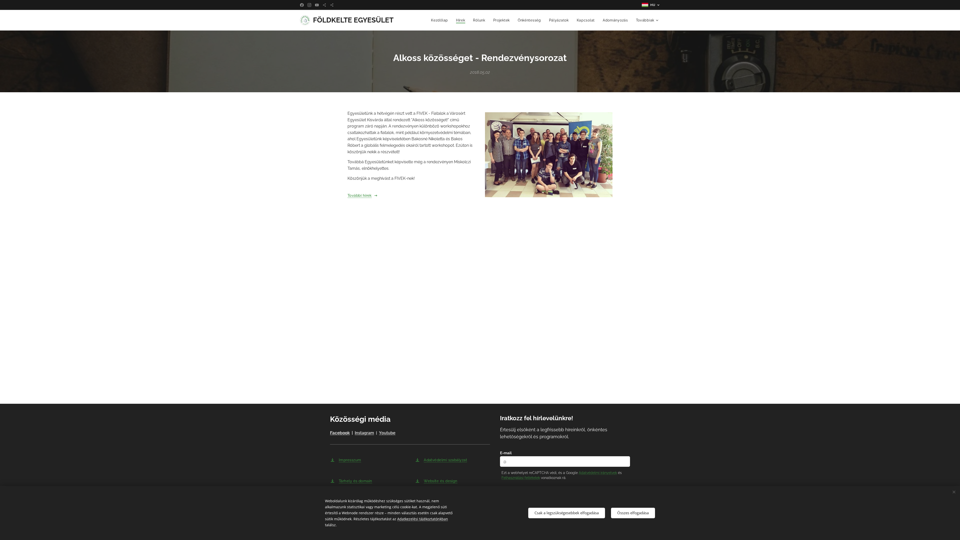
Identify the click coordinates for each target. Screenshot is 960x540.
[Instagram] (309, 5)
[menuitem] (441, 20)
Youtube (387, 432)
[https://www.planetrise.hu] (324, 5)
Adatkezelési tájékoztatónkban (422, 518)
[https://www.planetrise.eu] (332, 5)
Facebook (340, 432)
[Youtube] (317, 5)
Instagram (364, 432)
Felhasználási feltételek (521, 478)
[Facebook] (302, 5)
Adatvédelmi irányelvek (598, 473)
